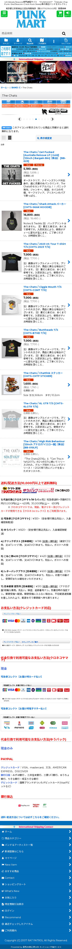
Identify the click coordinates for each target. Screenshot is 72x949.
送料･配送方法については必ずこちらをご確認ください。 (31, 817)
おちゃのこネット (31, 947)
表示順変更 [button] (46, 138)
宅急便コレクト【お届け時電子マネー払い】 (24, 708)
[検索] (64, 33)
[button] (4, 14)
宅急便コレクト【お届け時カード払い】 (22, 676)
